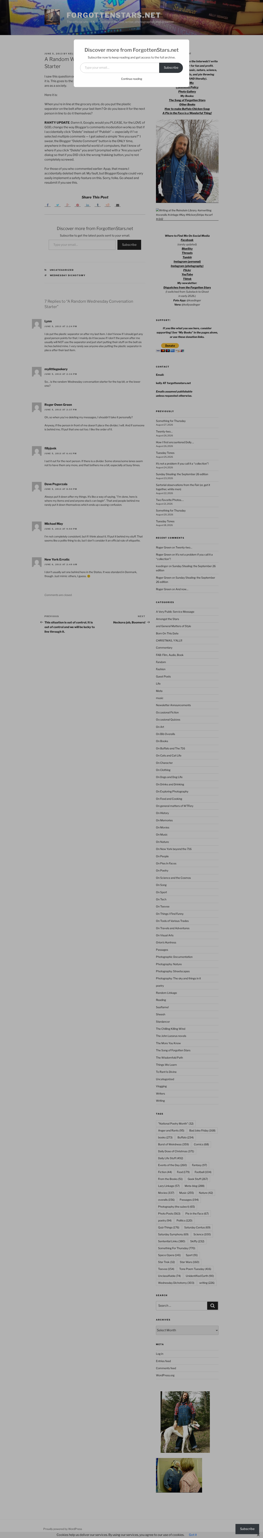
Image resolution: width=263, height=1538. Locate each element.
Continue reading (131, 78)
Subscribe (171, 67)
